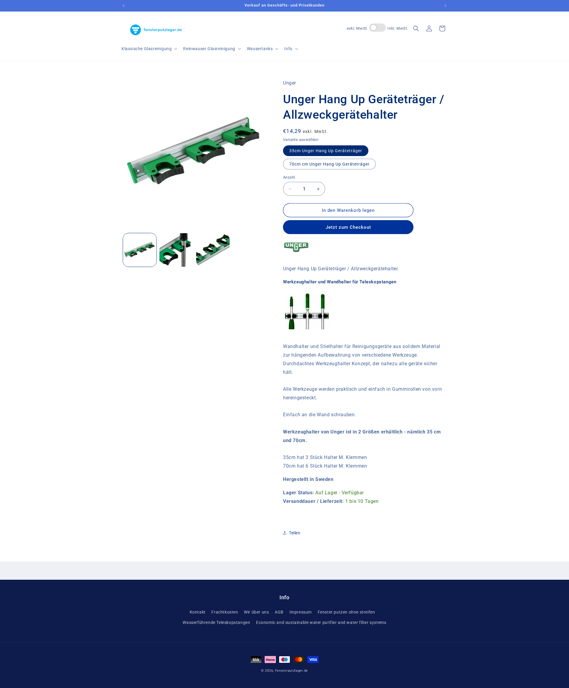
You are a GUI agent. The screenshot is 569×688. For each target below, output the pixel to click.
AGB (279, 611)
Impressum (301, 611)
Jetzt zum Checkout (348, 227)
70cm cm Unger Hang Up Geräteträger (329, 164)
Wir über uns (256, 611)
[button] (149, 48)
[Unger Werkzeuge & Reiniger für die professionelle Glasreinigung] (296, 255)
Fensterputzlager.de (291, 671)
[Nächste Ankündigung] (445, 5)
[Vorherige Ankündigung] (123, 5)
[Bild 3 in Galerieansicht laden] (213, 250)
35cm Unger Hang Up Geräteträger (325, 150)
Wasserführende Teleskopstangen (216, 622)
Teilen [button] (295, 532)
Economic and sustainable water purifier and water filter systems (321, 622)
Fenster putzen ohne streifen (346, 611)
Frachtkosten (224, 611)
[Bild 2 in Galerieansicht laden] (176, 250)
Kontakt (198, 611)
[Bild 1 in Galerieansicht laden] (139, 250)
